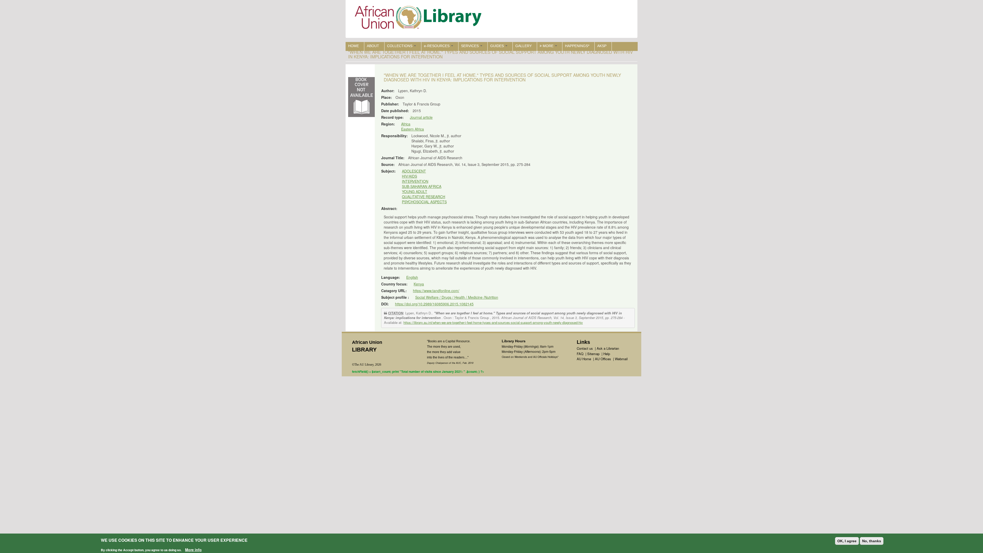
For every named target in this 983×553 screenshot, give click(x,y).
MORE (548, 46)
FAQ (580, 353)
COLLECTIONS (400, 46)
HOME (353, 46)
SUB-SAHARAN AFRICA (421, 186)
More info (193, 549)
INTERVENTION (415, 181)
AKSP (601, 46)
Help (606, 353)
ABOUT (373, 46)
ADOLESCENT (414, 171)
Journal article (421, 117)
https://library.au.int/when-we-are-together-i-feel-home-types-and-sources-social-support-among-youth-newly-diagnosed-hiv (493, 322)
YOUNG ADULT (414, 191)
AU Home (584, 358)
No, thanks (871, 541)
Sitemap (593, 353)
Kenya (419, 283)
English (412, 277)
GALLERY (523, 46)
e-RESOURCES (437, 46)
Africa (405, 123)
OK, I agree (847, 541)
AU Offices (603, 358)
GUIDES (497, 46)
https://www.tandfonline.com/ (436, 290)
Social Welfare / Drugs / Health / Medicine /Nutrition (456, 297)
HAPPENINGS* (577, 46)
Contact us (585, 348)
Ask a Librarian (608, 348)
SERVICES (470, 46)
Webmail (621, 358)
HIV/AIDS (409, 176)
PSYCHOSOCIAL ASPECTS (424, 201)
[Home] (419, 19)
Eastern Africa (412, 129)
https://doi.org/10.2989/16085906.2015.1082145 (434, 303)
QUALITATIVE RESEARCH (423, 196)
